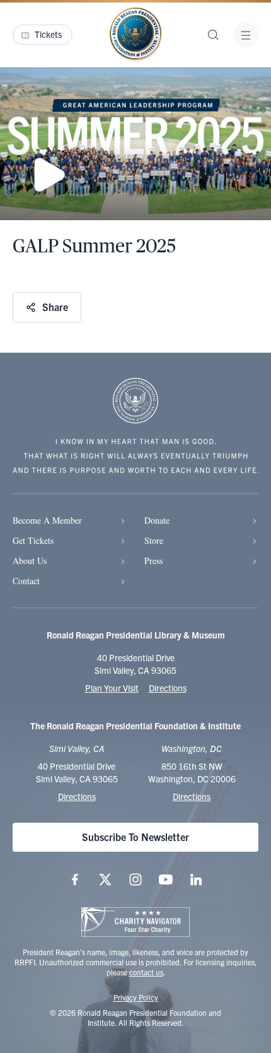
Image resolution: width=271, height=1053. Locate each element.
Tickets (48, 34)
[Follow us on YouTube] (165, 879)
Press (153, 561)
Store (153, 540)
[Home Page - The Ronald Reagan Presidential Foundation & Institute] (135, 35)
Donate (157, 520)
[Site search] (213, 34)
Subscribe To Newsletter (135, 836)
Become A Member (47, 520)
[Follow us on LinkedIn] (196, 879)
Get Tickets (33, 540)
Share (55, 306)
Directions (168, 687)
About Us (30, 561)
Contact (26, 581)
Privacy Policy (135, 997)
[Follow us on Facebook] (75, 879)
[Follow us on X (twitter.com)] (105, 879)
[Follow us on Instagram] (135, 879)
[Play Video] (135, 144)
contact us (146, 972)
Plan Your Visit (112, 687)
